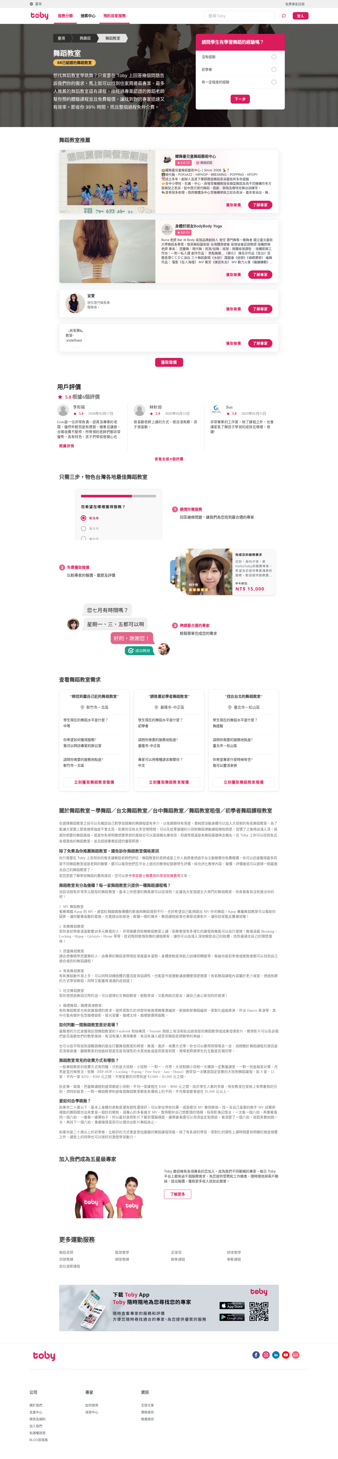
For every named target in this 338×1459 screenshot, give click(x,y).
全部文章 (147, 1405)
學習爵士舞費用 (144, 875)
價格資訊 (147, 1412)
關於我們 (35, 1405)
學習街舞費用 (170, 875)
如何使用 (91, 1405)
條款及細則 (37, 1419)
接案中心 (88, 15)
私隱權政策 (37, 1433)
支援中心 (35, 1412)
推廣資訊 (147, 1419)
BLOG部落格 (38, 1440)
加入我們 (35, 1426)
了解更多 (177, 1194)
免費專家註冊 (295, 4)
